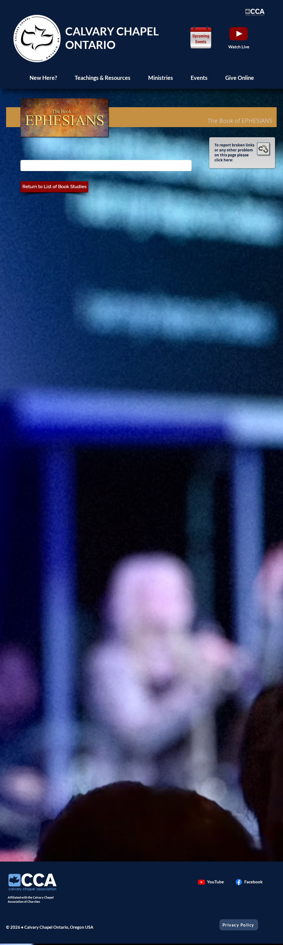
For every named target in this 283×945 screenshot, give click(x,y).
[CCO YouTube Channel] (201, 882)
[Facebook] (239, 882)
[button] (43, 77)
